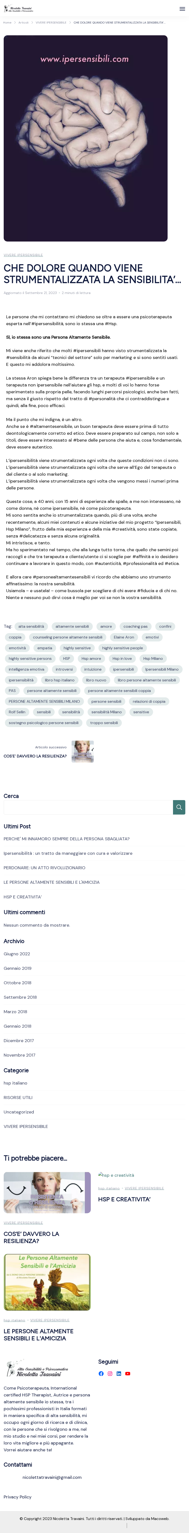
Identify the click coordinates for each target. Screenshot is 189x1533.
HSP (66, 658)
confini (165, 626)
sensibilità (71, 712)
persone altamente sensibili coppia (119, 690)
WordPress (113, 1525)
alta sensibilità (31, 626)
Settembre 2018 (20, 997)
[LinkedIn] (119, 1374)
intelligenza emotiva (26, 669)
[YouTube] (128, 1374)
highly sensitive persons (30, 658)
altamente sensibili (72, 626)
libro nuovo (96, 680)
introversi (64, 669)
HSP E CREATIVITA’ (23, 897)
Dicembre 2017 (19, 1041)
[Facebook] (101, 1374)
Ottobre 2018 (18, 983)
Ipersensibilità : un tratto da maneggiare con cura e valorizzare (68, 853)
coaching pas (136, 626)
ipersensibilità (21, 680)
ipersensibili (123, 669)
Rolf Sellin (17, 712)
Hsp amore (91, 658)
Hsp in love (122, 658)
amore (106, 626)
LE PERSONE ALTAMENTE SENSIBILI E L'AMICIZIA (52, 882)
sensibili (44, 712)
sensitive (141, 712)
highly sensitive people (122, 648)
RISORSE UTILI (18, 1097)
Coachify (71, 1525)
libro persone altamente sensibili (147, 680)
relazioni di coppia (149, 701)
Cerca (11, 796)
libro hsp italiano (60, 680)
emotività (17, 648)
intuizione (93, 669)
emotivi (152, 637)
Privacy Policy (18, 1497)
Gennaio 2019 (18, 968)
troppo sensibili (104, 722)
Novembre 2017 (19, 1055)
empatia (44, 648)
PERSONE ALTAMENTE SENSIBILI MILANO (44, 701)
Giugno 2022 (17, 954)
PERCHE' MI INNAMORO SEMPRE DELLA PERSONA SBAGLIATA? (67, 839)
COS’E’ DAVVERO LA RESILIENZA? (31, 1237)
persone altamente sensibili (52, 690)
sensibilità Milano (107, 712)
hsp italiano (15, 1083)
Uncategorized (19, 1112)
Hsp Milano (153, 658)
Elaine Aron (124, 637)
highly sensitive (77, 648)
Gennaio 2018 (18, 1026)
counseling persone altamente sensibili (67, 637)
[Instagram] (110, 1374)
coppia (15, 637)
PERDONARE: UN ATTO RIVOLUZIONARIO (44, 868)
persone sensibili (106, 701)
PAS (12, 690)
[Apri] (182, 9)
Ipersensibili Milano (162, 669)
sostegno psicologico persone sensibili (44, 722)
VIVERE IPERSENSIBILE (23, 255)
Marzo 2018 (15, 1012)
